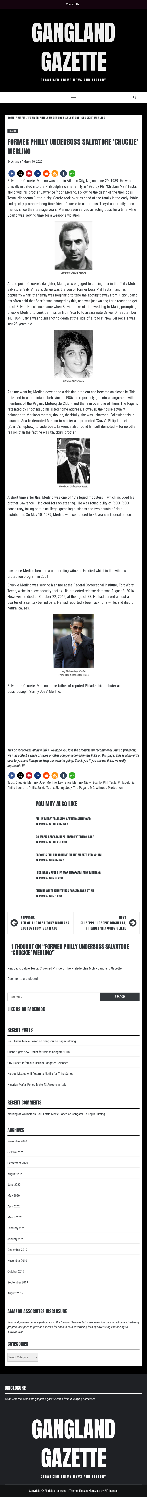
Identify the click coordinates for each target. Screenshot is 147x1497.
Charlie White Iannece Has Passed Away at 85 (65, 890)
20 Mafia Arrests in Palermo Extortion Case (65, 837)
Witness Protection (109, 788)
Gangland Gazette (73, 47)
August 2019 (15, 1293)
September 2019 (17, 1282)
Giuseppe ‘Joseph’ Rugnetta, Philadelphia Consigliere (103, 923)
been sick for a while (100, 602)
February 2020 (16, 1228)
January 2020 (15, 1239)
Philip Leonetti (17, 788)
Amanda (16, 161)
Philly (32, 788)
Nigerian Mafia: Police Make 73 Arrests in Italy (36, 1084)
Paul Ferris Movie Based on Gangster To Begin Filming (41, 1041)
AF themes (111, 1491)
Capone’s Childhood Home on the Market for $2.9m (68, 855)
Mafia (12, 131)
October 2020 (15, 1152)
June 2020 (13, 1185)
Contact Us (72, 4)
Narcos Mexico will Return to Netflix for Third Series (40, 1074)
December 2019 (17, 1250)
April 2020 (13, 1206)
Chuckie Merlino (27, 782)
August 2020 (15, 1174)
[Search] (134, 97)
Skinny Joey (63, 788)
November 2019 (17, 1261)
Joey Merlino (48, 782)
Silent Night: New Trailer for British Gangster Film (38, 1052)
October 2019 (15, 1271)
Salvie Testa (45, 788)
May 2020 (13, 1195)
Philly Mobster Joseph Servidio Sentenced (63, 818)
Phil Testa (110, 782)
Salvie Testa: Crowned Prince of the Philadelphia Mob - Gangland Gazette (72, 968)
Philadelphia (126, 782)
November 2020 (17, 1141)
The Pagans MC (83, 788)
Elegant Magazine (89, 1491)
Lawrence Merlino (70, 782)
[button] (11, 173)
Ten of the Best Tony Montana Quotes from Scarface (45, 923)
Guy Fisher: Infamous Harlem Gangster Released (37, 1063)
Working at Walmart (19, 1114)
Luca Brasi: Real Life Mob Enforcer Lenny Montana (68, 872)
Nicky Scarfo (93, 782)
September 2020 (17, 1163)
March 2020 (14, 1217)
